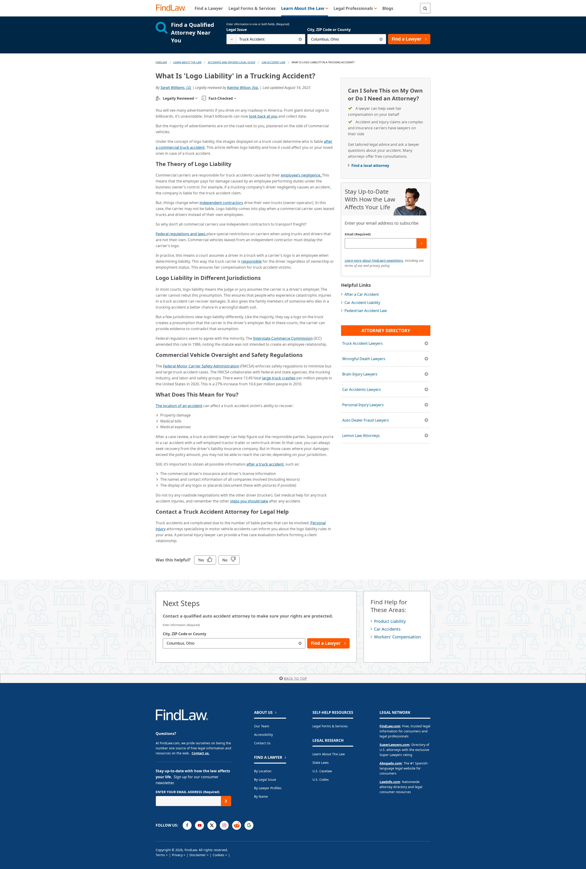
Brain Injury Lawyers (359, 374)
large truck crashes (279, 378)
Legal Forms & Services (330, 726)
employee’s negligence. (301, 175)
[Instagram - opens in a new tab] (224, 825)
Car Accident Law (273, 62)
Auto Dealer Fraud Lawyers (365, 420)
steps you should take (249, 501)
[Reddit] (236, 825)
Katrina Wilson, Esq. (243, 87)
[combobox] (265, 39)
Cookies (218, 855)
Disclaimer (198, 855)
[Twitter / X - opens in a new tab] (211, 825)
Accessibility (263, 734)
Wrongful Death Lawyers (363, 358)
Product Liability (390, 621)
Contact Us (262, 743)
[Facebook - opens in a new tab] (187, 825)
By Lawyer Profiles (268, 788)
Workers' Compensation (397, 637)
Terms (160, 855)
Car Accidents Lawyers (361, 389)
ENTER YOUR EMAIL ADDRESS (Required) (188, 792)
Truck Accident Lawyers (362, 343)
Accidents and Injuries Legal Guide (231, 62)
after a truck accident (265, 464)
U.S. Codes (320, 779)
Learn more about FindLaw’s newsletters (374, 260)
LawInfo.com (390, 782)
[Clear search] (300, 39)
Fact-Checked (221, 98)
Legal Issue (236, 29)
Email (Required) (358, 234)
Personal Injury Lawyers (363, 404)
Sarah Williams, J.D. (175, 87)
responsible (251, 261)
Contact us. (200, 753)
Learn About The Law (187, 62)
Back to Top (295, 678)
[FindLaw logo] (173, 8)
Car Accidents (387, 629)
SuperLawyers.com (395, 744)
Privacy (177, 855)
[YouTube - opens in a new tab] (199, 825)
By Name (261, 796)
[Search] (425, 8)
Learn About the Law (328, 754)
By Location (262, 771)
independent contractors (221, 202)
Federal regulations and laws (181, 233)
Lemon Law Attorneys (361, 435)
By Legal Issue (265, 779)
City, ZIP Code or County (329, 29)
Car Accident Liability (362, 302)
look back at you (263, 116)
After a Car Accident (362, 294)
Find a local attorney (370, 165)
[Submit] (421, 243)
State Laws (320, 762)
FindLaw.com (390, 726)
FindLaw (161, 62)
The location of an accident (179, 405)
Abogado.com (391, 763)
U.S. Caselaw (322, 771)
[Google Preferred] (248, 825)
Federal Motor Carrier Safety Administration (201, 366)
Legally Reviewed (178, 98)
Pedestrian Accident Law (366, 310)
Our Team (261, 726)
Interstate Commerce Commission (283, 338)
